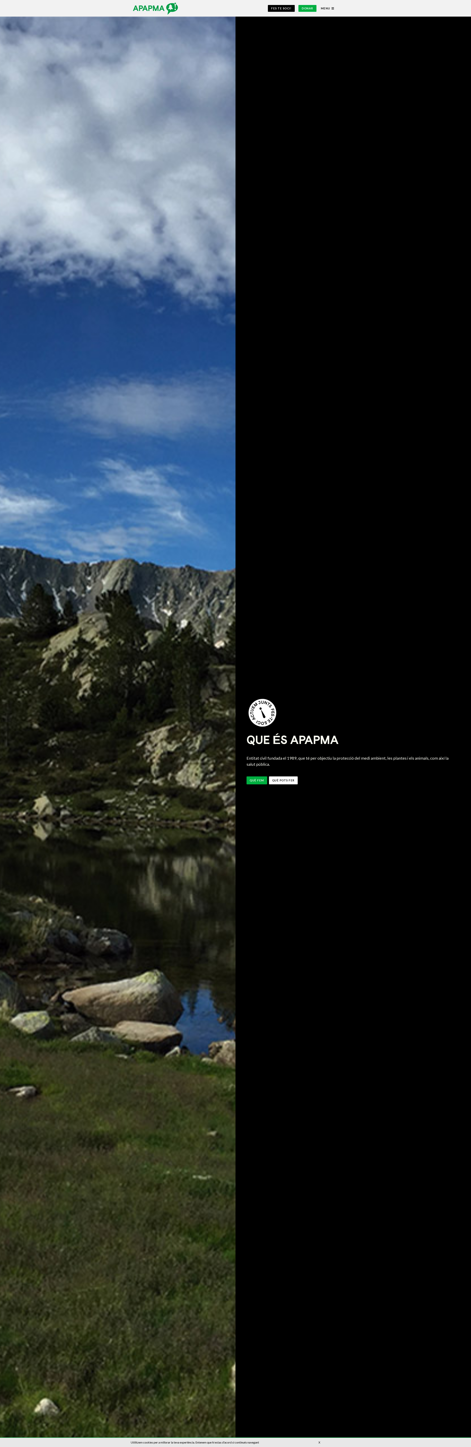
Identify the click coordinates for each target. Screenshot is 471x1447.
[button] (281, 8)
